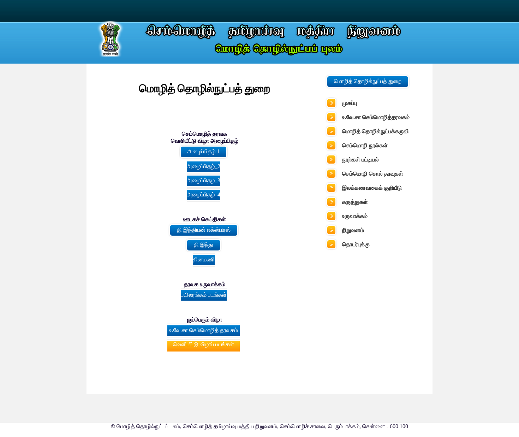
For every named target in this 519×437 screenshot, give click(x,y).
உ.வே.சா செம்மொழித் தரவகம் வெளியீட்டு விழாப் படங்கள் (203, 337)
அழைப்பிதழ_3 (203, 180)
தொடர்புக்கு (356, 244)
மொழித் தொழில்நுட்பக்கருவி (375, 131)
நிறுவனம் (353, 230)
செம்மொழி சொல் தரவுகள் (372, 174)
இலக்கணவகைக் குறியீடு (372, 188)
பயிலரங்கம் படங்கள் (204, 295)
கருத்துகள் (355, 202)
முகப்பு (349, 103)
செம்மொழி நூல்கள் (365, 145)
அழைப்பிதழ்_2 (203, 166)
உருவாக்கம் (355, 216)
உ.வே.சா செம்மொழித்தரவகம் (376, 117)
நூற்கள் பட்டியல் (360, 160)
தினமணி (204, 259)
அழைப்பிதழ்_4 (203, 194)
